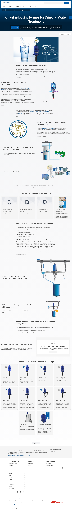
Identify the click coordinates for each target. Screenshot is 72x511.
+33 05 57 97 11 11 (28, 455)
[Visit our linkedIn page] (18, 492)
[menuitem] (5, 6)
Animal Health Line (13, 463)
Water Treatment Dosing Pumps (48, 128)
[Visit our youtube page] (24, 492)
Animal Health (30, 463)
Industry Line (11, 468)
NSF (19, 113)
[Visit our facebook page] (15, 492)
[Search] (45, 3)
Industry (29, 468)
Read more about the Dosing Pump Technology (39, 111)
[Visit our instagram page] (21, 492)
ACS (22, 113)
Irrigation (29, 465)
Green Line (11, 465)
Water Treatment (31, 467)
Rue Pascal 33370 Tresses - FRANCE (16, 455)
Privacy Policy (12, 504)
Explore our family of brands (14, 498)
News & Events (49, 465)
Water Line (11, 467)
